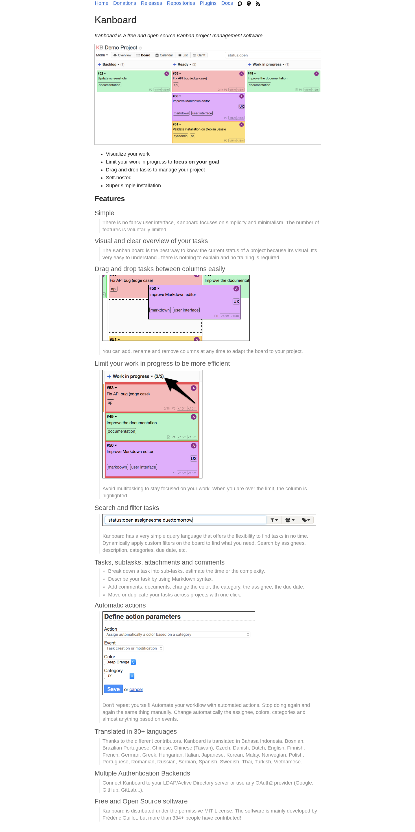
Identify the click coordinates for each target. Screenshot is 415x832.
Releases (151, 3)
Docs (227, 3)
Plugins (208, 3)
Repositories (181, 3)
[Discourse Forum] (241, 3)
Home (101, 3)
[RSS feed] (259, 3)
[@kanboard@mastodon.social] (250, 3)
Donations (124, 3)
